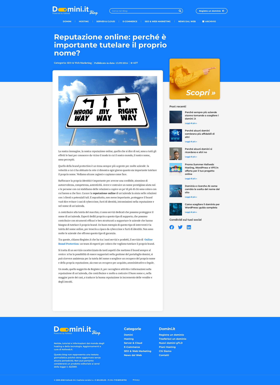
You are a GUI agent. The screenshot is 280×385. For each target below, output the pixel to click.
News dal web (187, 21)
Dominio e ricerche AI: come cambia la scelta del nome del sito (202, 189)
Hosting (84, 21)
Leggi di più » (191, 123)
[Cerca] (180, 11)
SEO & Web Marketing (158, 21)
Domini (67, 21)
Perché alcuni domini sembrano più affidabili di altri (200, 133)
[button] (171, 227)
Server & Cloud (105, 21)
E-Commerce (130, 21)
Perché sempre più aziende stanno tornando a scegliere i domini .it (202, 115)
